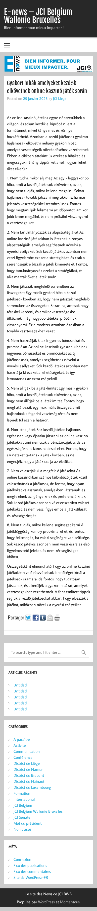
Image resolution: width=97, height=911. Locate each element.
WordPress (46, 901)
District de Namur (28, 769)
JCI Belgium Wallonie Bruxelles (37, 811)
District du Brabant (28, 775)
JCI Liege (59, 98)
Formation (21, 793)
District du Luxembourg (32, 787)
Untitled (20, 684)
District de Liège (26, 763)
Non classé (22, 829)
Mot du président (27, 823)
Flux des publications (30, 865)
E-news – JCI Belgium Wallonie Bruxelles (38, 16)
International (24, 799)
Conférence (23, 757)
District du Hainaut (28, 781)
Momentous (70, 901)
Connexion (22, 859)
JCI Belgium (22, 805)
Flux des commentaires (32, 871)
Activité (19, 745)
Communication (26, 751)
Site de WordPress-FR (30, 877)
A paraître (21, 739)
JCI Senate (21, 817)
